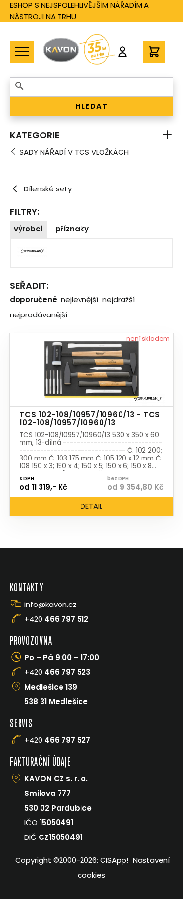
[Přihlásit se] (122, 52)
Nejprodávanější (38, 315)
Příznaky (72, 229)
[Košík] (154, 52)
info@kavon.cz (50, 604)
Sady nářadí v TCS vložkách (74, 152)
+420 (56, 619)
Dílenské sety (48, 189)
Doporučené (33, 299)
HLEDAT (91, 106)
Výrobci (28, 229)
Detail (91, 506)
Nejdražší (118, 299)
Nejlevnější (79, 299)
